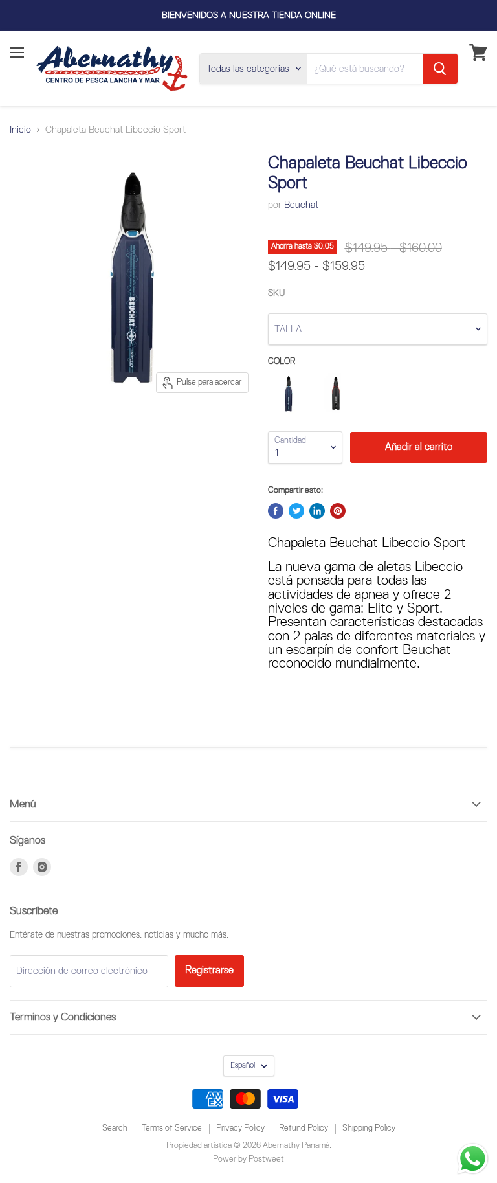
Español (242, 1065)
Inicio (20, 130)
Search (114, 1128)
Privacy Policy (240, 1128)
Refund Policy (303, 1128)
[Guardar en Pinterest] (338, 511)
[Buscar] (440, 69)
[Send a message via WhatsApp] (473, 1159)
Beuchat (301, 205)
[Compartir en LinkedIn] (317, 511)
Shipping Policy (368, 1128)
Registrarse (209, 970)
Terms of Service (172, 1128)
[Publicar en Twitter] (296, 511)
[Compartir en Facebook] (275, 511)
